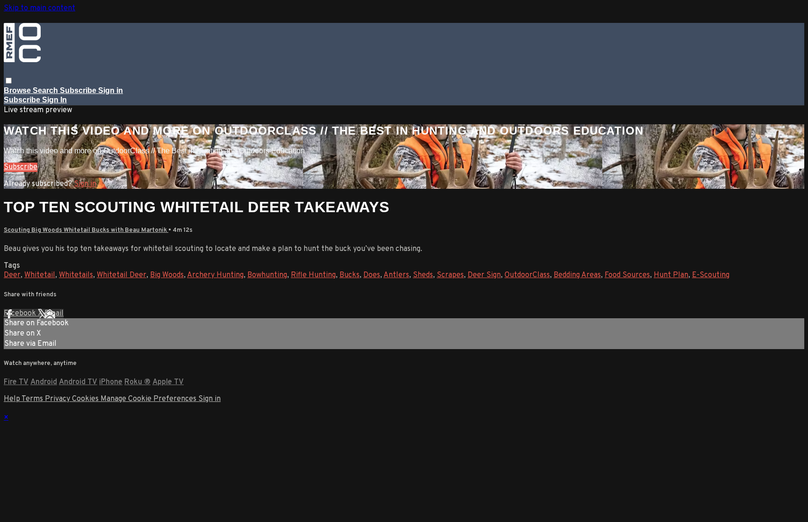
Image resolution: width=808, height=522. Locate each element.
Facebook (21, 313)
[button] (9, 81)
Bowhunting (267, 275)
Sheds (423, 275)
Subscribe (20, 167)
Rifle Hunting (313, 275)
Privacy (58, 399)
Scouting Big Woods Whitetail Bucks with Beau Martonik (86, 230)
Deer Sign (484, 275)
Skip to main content (39, 8)
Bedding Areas (577, 275)
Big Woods (167, 275)
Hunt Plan (671, 275)
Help (13, 399)
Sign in (110, 90)
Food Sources (627, 275)
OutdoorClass (527, 275)
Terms (33, 399)
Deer (12, 275)
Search (46, 90)
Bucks (349, 275)
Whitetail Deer (121, 275)
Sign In (54, 100)
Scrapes (450, 275)
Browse (18, 90)
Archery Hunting (215, 275)
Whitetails (76, 275)
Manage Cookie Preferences (149, 399)
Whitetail (39, 275)
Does (371, 275)
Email (54, 313)
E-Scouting (710, 275)
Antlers (396, 275)
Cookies (86, 399)
